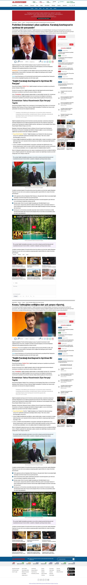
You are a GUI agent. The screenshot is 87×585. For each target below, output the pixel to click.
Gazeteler (65, 5)
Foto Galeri (47, 5)
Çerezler (43, 583)
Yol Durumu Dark (15, 570)
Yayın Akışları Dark (25, 570)
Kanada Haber (14, 22)
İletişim (34, 583)
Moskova (19, 254)
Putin (23, 254)
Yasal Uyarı (56, 583)
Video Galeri (51, 570)
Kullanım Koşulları (51, 583)
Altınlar (42, 568)
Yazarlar (59, 5)
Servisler (21, 5)
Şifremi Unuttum (60, 571)
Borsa (13, 563)
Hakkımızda (31, 583)
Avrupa (36, 8)
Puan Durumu (43, 563)
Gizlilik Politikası (39, 583)
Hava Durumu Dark (15, 568)
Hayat (51, 8)
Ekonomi (32, 5)
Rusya (27, 254)
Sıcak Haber (51, 575)
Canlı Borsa (33, 568)
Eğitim (47, 8)
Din (43, 8)
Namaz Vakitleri (20, 563)
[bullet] (28, 296)
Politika (55, 8)
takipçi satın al (24, 575)
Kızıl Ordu (14, 254)
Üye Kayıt (58, 570)
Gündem (26, 5)
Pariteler (57, 563)
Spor (37, 5)
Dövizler (43, 570)
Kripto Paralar (71, 563)
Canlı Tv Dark (24, 568)
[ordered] (26, 296)
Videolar (53, 5)
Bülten (40, 8)
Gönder (15, 296)
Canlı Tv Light (14, 571)
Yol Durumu (63, 563)
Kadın (41, 5)
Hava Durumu (35, 563)
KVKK (46, 583)
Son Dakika (14, 5)
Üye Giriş (58, 568)
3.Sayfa (32, 8)
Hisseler (50, 563)
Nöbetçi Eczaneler (25, 571)
